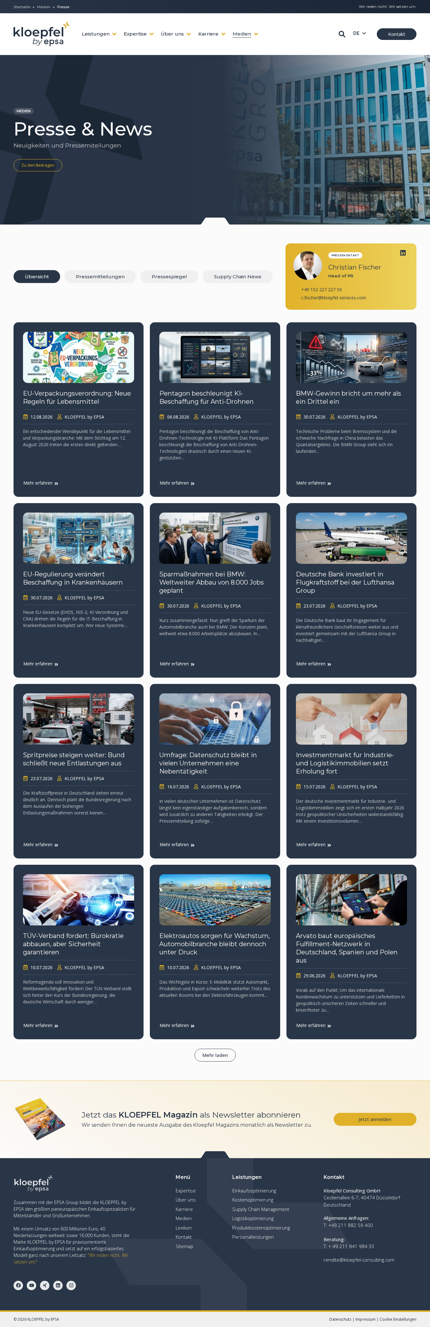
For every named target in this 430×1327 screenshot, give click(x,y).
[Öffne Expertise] (151, 34)
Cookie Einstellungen (398, 1319)
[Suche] (342, 34)
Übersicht (37, 277)
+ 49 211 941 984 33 (351, 1246)
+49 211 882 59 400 (350, 1225)
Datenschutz (340, 1319)
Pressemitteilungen (100, 277)
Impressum (365, 1319)
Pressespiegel (169, 277)
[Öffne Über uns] (188, 34)
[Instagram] (71, 1285)
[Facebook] (18, 1285)
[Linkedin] (403, 253)
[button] (215, 1055)
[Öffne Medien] (256, 34)
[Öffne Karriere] (223, 34)
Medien (43, 7)
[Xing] (44, 1285)
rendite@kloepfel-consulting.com (359, 1260)
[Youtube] (31, 1285)
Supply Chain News (237, 277)
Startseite (22, 7)
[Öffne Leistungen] (114, 34)
